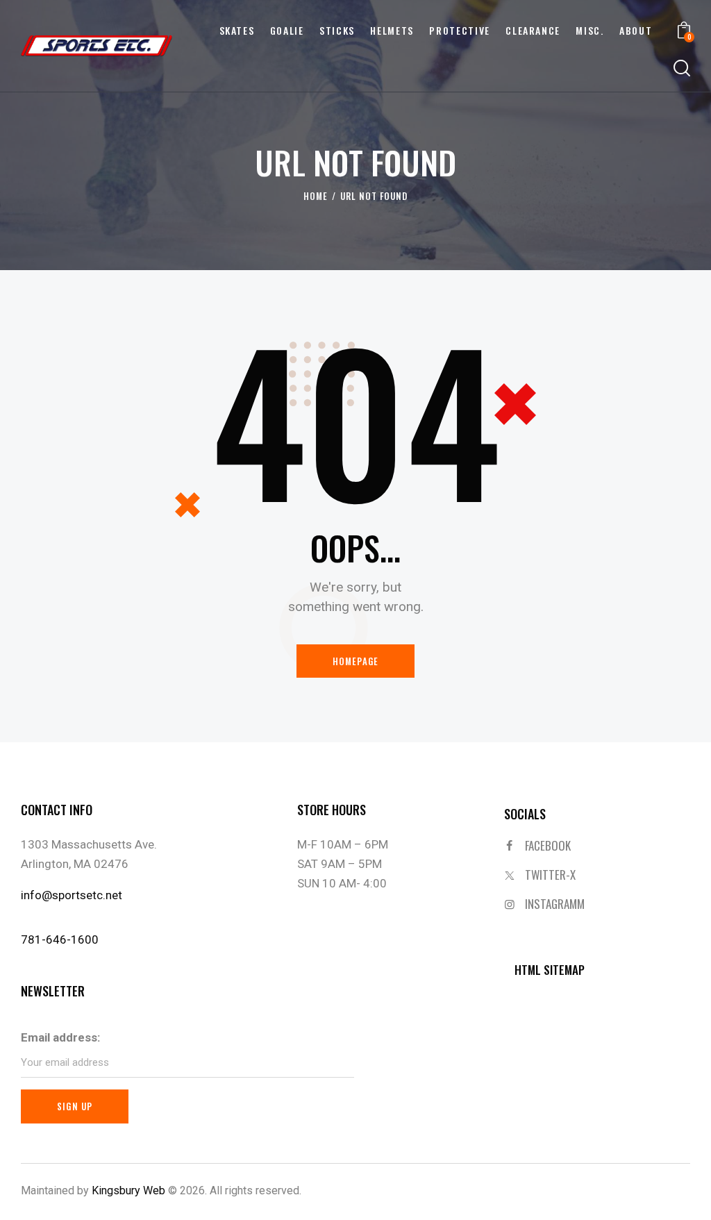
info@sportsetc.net (71, 895)
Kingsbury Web (128, 1190)
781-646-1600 (60, 939)
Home (315, 196)
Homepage (356, 661)
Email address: (60, 1037)
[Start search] (682, 69)
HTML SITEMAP (550, 969)
